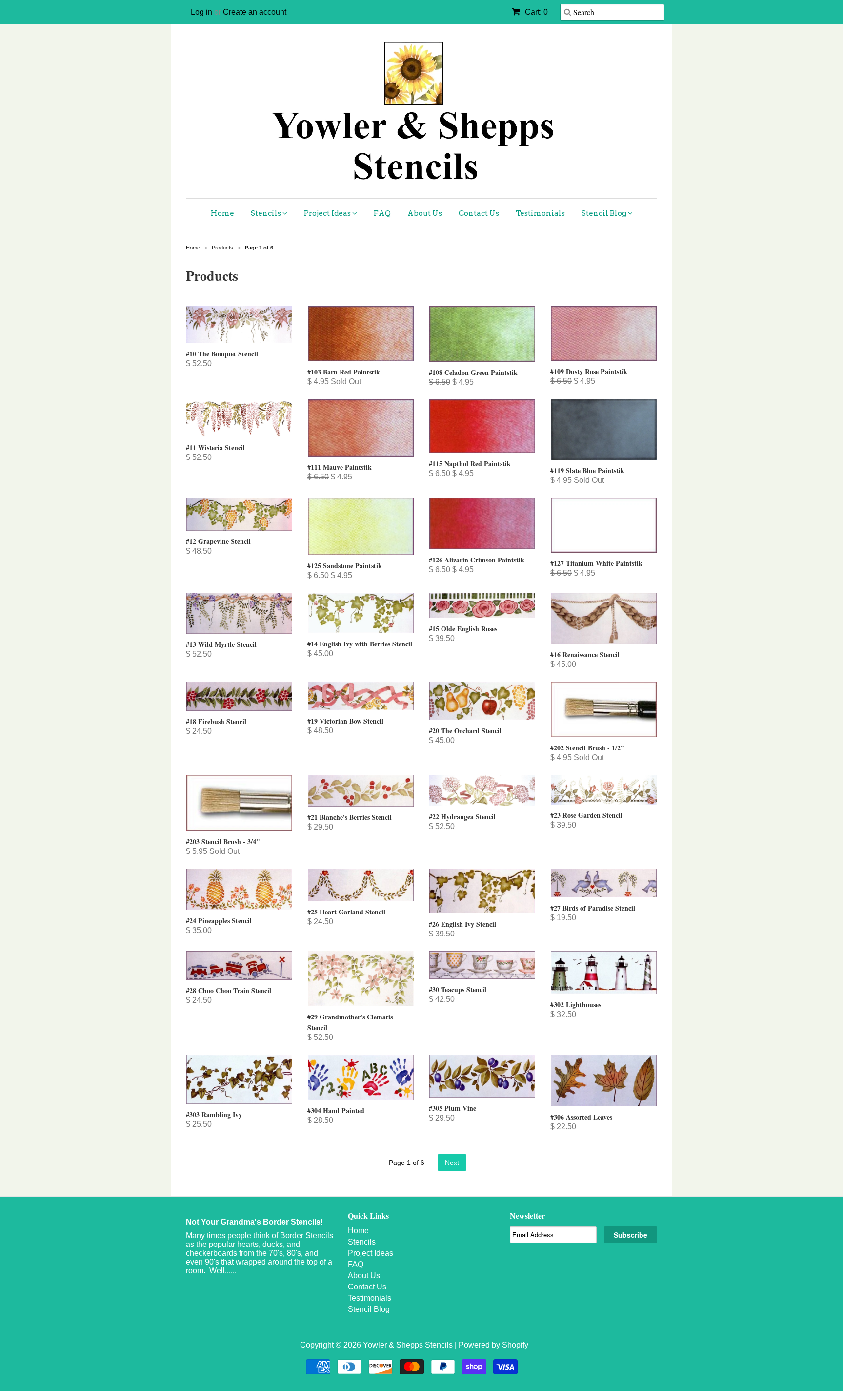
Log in (201, 12)
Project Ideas (328, 213)
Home (222, 213)
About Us (424, 213)
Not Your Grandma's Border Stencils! (254, 1222)
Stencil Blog (605, 213)
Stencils (266, 213)
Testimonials (540, 213)
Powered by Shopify (493, 1345)
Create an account (254, 12)
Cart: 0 (535, 12)
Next (452, 1162)
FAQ (382, 213)
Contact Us (479, 213)
